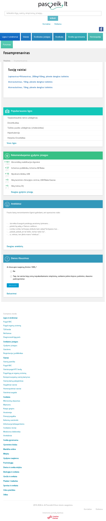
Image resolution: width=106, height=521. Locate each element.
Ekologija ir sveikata (11, 472)
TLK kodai (7, 330)
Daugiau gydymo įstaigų (22, 192)
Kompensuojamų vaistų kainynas (16, 377)
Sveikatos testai (9, 428)
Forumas (7, 44)
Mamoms (7, 405)
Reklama (58, 24)
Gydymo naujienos (11, 458)
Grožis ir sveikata (10, 477)
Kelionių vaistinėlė (10, 420)
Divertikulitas (13, 122)
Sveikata (59, 36)
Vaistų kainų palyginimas (13, 381)
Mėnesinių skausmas (11, 401)
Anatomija (7, 413)
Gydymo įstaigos (10, 346)
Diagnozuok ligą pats (11, 337)
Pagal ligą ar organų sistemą (14, 373)
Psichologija (8, 463)
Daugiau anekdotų (15, 247)
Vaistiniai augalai (10, 393)
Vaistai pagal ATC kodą (12, 369)
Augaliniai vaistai (10, 385)
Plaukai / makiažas (10, 481)
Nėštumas (7, 333)
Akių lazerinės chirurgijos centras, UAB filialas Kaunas (33, 180)
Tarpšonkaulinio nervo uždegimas (22, 117)
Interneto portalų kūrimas (53, 513)
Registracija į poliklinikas (13, 353)
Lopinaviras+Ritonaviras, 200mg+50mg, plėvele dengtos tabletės (38, 77)
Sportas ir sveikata (10, 486)
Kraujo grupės (8, 409)
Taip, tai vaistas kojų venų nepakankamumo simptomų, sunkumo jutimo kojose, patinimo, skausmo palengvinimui (52, 277)
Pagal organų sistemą (12, 326)
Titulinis (6, 60)
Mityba (6, 454)
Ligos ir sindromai (10, 36)
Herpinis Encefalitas (16, 137)
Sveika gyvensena (76, 36)
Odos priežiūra (9, 490)
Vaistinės (7, 350)
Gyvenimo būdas (10, 445)
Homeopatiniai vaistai (12, 389)
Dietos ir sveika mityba (12, 467)
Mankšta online (9, 449)
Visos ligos (11, 143)
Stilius (5, 495)
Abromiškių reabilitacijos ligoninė (25, 162)
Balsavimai (12, 294)
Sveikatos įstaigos (42, 36)
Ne (14, 271)
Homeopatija (95, 36)
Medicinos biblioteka (11, 432)
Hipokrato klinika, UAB (20, 174)
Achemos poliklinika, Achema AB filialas (28, 168)
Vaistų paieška (9, 362)
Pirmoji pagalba (9, 416)
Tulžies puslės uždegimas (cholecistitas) (25, 127)
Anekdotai (7, 436)
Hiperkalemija (13, 132)
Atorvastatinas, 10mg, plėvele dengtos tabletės (30, 82)
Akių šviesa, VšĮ (17, 186)
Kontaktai (46, 24)
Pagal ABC (7, 322)
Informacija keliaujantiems (13, 424)
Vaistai (26, 36)
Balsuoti (13, 285)
